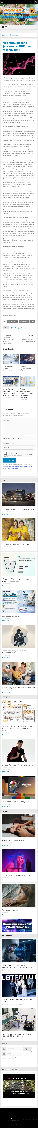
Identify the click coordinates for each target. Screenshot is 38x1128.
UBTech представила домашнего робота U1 (17, 1000)
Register (26, 1056)
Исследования (12, 321)
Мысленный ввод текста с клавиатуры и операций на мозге (18, 966)
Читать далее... (6, 514)
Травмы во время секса (11, 910)
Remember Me (28, 1052)
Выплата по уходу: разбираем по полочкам (18, 688)
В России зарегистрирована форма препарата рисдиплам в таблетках (27, 393)
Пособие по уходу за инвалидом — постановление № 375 (15, 652)
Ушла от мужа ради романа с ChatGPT (17, 875)
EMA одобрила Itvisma (11, 616)
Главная (5, 35)
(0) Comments (20, 970)
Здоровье (14, 35)
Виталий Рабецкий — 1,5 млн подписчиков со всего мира (18, 766)
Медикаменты (24, 321)
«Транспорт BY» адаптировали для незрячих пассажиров (15, 580)
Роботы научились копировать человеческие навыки (16, 1035)
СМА (32, 321)
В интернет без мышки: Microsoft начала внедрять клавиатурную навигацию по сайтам (17, 728)
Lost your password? (9, 1058)
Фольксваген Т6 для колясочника (19, 1093)
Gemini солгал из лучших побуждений (16, 802)
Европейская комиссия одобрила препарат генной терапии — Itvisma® (10, 392)
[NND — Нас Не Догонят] (19, 10)
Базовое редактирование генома (26, 369)
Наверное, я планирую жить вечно (15, 544)
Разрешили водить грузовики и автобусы (18, 509)
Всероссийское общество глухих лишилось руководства (8, 339)
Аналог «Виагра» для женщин (13, 840)
